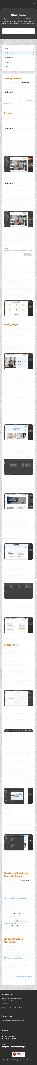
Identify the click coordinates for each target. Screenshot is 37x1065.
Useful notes (9, 57)
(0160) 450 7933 (9, 1036)
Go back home (19, 31)
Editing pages (9, 53)
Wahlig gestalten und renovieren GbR (22, 1059)
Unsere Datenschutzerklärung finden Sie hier (13, 1020)
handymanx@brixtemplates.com (15, 898)
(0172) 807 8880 (9, 1039)
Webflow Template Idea (24, 976)
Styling (7, 48)
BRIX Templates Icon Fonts (13, 958)
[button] (34, 4)
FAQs (6, 66)
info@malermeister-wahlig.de (14, 1047)
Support (7, 62)
